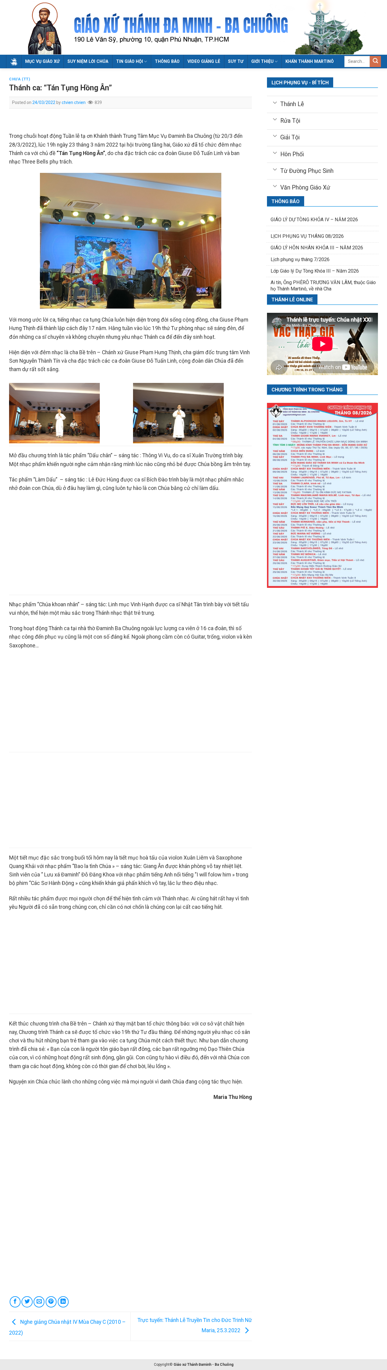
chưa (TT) (19, 79)
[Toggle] (274, 102)
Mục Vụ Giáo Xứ (42, 61)
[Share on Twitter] (26, 1301)
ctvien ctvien (74, 102)
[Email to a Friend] (39, 1301)
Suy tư (235, 61)
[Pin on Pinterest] (51, 1301)
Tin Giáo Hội (129, 61)
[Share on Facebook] (15, 1301)
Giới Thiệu (262, 61)
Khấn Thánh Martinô (309, 61)
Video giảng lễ (203, 61)
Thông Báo (167, 61)
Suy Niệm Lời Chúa (87, 61)
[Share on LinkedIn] (63, 1301)
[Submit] (375, 61)
